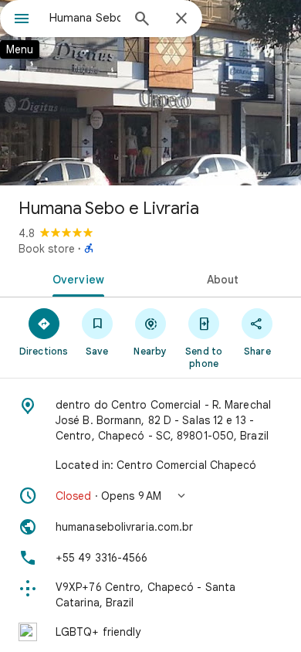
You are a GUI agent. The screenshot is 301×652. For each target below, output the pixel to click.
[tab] (75, 278)
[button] (150, 496)
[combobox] (84, 17)
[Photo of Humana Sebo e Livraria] (150, 92)
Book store (47, 249)
